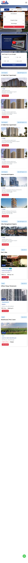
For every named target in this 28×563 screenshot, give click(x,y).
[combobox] (14, 14)
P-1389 (3, 138)
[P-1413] (14, 82)
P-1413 (3, 89)
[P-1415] (14, 231)
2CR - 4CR (6, 61)
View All (23, 249)
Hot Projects (19, 9)
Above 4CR (19, 61)
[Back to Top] (24, 560)
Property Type (14, 20)
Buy (6, 9)
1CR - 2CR (19, 57)
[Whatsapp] (24, 556)
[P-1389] (14, 132)
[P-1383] (14, 181)
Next (25, 82)
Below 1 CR (6, 57)
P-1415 (3, 237)
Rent (12, 9)
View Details (5, 95)
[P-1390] (14, 104)
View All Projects (21, 72)
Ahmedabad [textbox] (14, 13)
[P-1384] (14, 203)
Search (14, 65)
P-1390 (3, 110)
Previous (2, 82)
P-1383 (3, 188)
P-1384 (3, 209)
